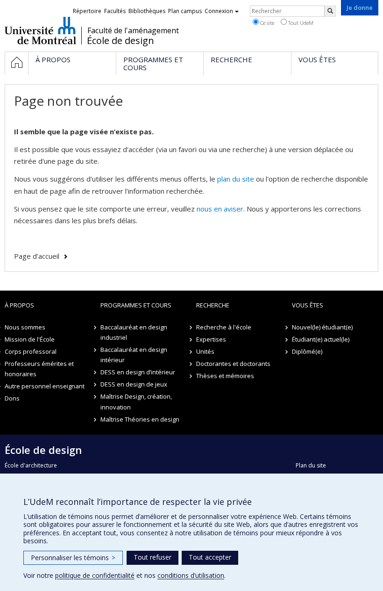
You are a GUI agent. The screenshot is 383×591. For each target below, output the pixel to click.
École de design (120, 40)
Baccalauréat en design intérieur (133, 354)
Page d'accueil (36, 256)
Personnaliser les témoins (73, 557)
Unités (205, 351)
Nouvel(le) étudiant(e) (322, 327)
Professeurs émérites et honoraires (39, 368)
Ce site (266, 22)
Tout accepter (210, 557)
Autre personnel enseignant (45, 386)
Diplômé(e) (307, 351)
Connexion (219, 11)
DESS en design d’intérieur (137, 372)
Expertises (211, 339)
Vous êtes (307, 305)
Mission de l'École (30, 339)
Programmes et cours (135, 305)
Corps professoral (31, 351)
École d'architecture (31, 465)
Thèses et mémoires (225, 376)
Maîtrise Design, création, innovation (136, 401)
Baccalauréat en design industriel (133, 332)
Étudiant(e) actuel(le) (320, 339)
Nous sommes (25, 327)
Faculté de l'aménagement (133, 30)
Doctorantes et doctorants (233, 363)
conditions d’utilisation (190, 575)
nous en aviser (220, 208)
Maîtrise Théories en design (139, 419)
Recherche (212, 305)
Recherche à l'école (223, 327)
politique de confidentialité (95, 575)
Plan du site (311, 465)
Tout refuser (152, 557)
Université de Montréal (40, 30)
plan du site (235, 178)
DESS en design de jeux (133, 384)
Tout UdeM (300, 22)
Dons (12, 398)
